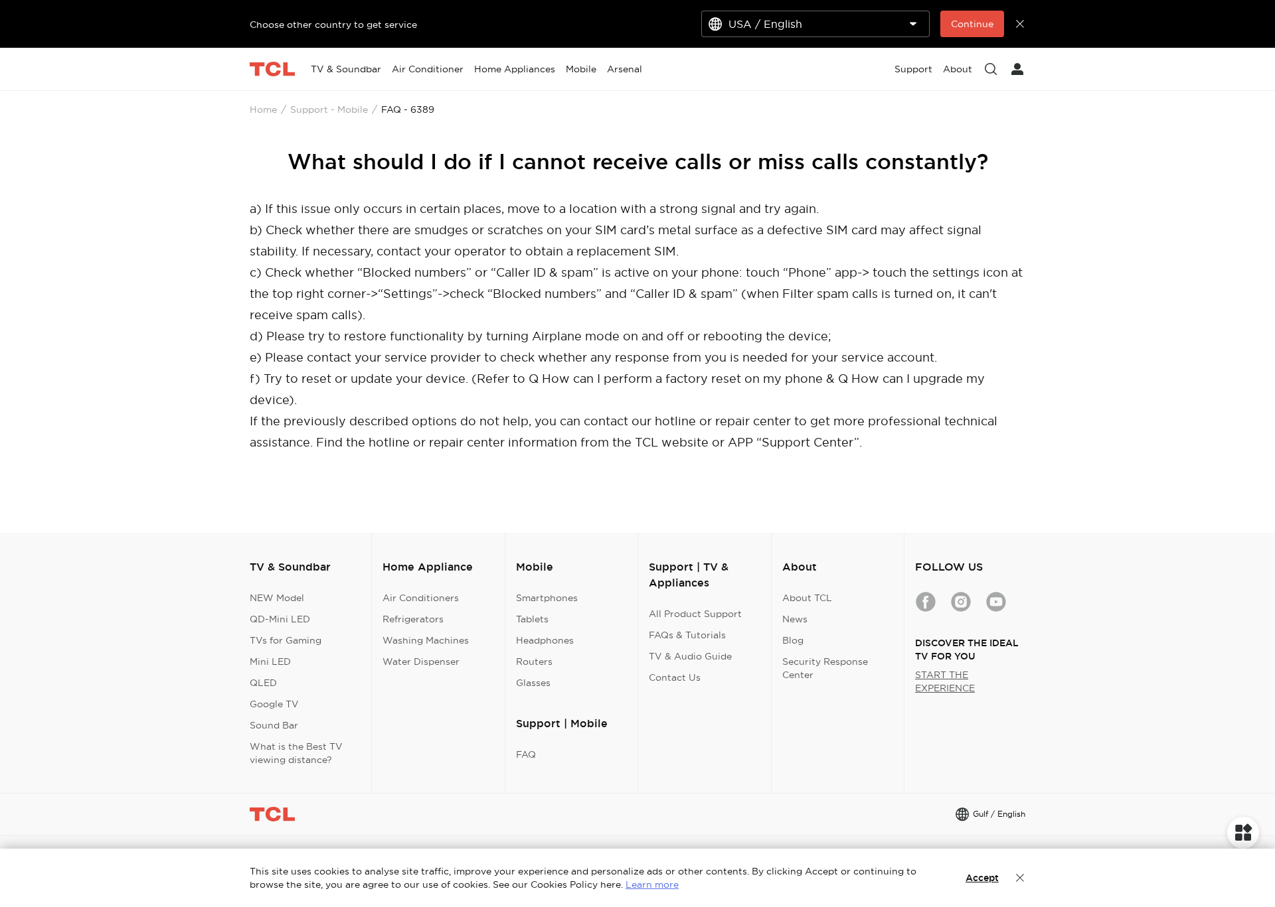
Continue (972, 24)
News (795, 619)
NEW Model (277, 598)
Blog (793, 640)
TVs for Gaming (285, 640)
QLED (263, 683)
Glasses (533, 683)
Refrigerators (413, 619)
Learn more (652, 884)
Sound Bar (274, 725)
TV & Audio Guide (690, 656)
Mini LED (270, 661)
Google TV (274, 704)
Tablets (532, 619)
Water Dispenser (421, 661)
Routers (534, 661)
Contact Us (675, 677)
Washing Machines (425, 640)
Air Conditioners (420, 598)
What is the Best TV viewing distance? (296, 753)
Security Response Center (825, 668)
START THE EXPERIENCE (945, 681)
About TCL (807, 598)
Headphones (545, 640)
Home (263, 109)
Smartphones (547, 598)
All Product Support (695, 614)
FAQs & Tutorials (687, 635)
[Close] (1020, 877)
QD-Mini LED (280, 619)
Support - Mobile (329, 109)
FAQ (526, 754)
